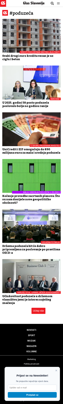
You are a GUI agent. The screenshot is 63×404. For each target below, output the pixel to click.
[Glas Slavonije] (3, 5)
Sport (31, 335)
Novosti (31, 330)
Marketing (31, 359)
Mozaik (31, 341)
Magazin (31, 346)
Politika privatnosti (31, 364)
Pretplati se (32, 395)
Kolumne (31, 351)
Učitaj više (38, 310)
